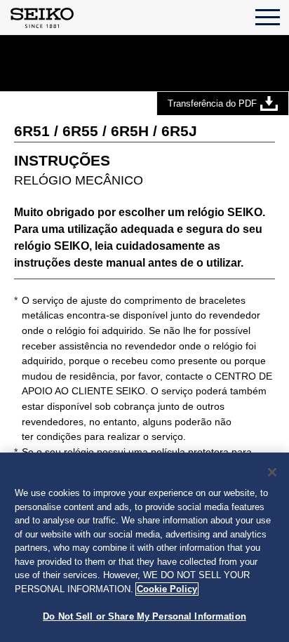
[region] (144, 547)
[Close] (272, 472)
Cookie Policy (167, 589)
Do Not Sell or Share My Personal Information (144, 616)
